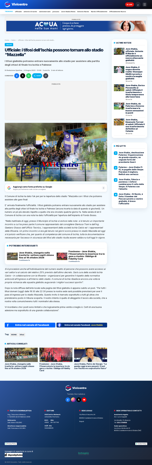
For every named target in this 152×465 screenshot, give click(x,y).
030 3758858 (122, 422)
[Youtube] (84, 399)
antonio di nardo (30, 11)
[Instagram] (73, 399)
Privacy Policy (11, 444)
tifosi (22, 335)
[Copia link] (45, 75)
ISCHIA (14, 335)
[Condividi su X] (22, 75)
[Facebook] (68, 399)
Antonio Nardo (83, 11)
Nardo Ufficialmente (99, 11)
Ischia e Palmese (46, 208)
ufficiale (18, 11)
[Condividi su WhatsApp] (28, 75)
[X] (78, 399)
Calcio (13, 40)
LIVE (130, 4)
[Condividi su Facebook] (16, 75)
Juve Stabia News (68, 11)
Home (7, 40)
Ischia (20, 196)
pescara (55, 11)
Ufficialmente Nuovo (117, 11)
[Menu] (144, 4)
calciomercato (45, 11)
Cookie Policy (142, 444)
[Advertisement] (56, 102)
